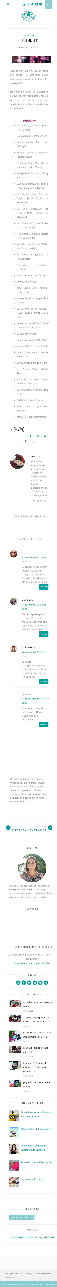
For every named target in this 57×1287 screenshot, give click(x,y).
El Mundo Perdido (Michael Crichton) (36, 1049)
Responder (44, 587)
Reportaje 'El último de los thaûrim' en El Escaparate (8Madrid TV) (35, 1067)
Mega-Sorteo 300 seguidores (36, 1129)
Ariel (25, 552)
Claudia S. (29, 647)
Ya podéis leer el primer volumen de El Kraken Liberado (38, 1019)
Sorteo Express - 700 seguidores (38, 1162)
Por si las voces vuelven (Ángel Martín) (37, 1004)
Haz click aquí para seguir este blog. (32, 963)
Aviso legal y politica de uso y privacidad (33, 1237)
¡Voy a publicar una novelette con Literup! (39, 1084)
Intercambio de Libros (32, 1179)
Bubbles (27, 599)
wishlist (29, 36)
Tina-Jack (37, 456)
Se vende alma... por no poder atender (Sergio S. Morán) (37, 1034)
